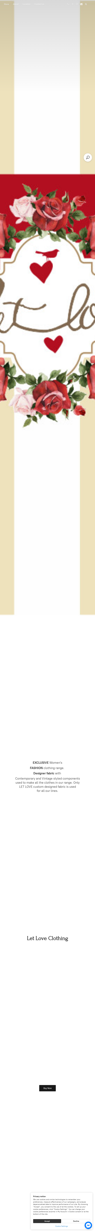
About (16, 4)
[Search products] (88, 157)
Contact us (39, 4)
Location (26, 4)
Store (6, 4)
